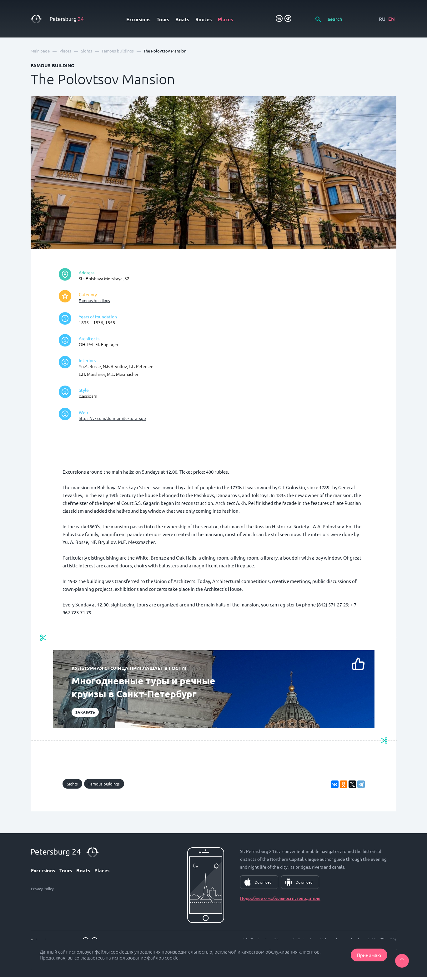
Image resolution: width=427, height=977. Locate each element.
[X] (352, 784)
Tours (163, 19)
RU (382, 18)
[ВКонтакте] (335, 784)
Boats (182, 19)
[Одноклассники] (343, 784)
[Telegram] (361, 784)
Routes (203, 19)
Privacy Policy (42, 888)
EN (391, 18)
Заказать (85, 712)
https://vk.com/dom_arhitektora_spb (112, 418)
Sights (72, 784)
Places (225, 19)
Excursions (138, 19)
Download (263, 882)
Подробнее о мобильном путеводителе (280, 898)
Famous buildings (94, 300)
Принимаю (369, 955)
